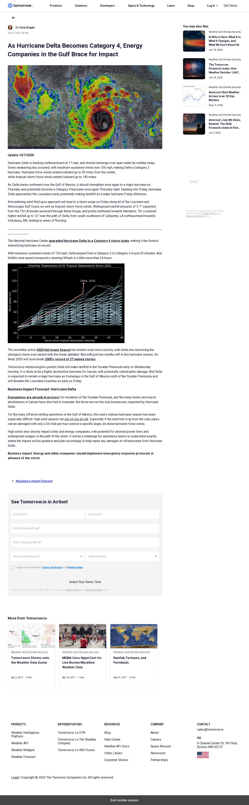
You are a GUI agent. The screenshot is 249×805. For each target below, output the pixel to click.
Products (56, 5)
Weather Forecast (23, 757)
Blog (107, 733)
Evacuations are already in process (34, 397)
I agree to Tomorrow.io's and (49, 567)
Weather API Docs (116, 746)
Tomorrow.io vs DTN (71, 733)
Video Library (113, 753)
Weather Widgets (23, 750)
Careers (156, 739)
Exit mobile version (124, 800)
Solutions (81, 5)
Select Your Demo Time (85, 582)
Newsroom (158, 753)
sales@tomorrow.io (210, 729)
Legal (15, 777)
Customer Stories (116, 760)
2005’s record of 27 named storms (70, 359)
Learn (171, 5)
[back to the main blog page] (13, 17)
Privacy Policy (73, 590)
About (155, 733)
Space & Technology (141, 5)
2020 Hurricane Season (54, 350)
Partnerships (159, 760)
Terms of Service (94, 590)
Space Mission (161, 746)
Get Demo (230, 5)
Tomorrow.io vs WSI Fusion (76, 750)
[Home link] (20, 6)
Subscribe (206, 193)
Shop (191, 5)
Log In (211, 5)
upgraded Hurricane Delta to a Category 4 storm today (89, 241)
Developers (107, 5)
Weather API (19, 743)
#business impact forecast (34, 481)
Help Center (112, 739)
